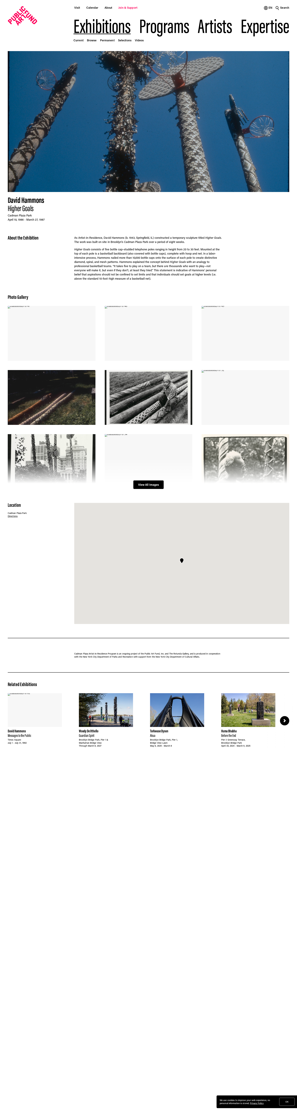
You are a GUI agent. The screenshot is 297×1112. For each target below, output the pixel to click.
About (108, 7)
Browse (92, 40)
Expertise (265, 26)
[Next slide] (284, 720)
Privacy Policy (256, 1103)
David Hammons (26, 200)
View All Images (148, 484)
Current (78, 40)
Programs (164, 26)
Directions (13, 516)
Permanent (107, 40)
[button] (182, 561)
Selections (124, 40)
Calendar (92, 7)
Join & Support (127, 7)
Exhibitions (102, 26)
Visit (77, 7)
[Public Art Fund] (36, 16)
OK (286, 1101)
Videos (139, 40)
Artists (215, 26)
